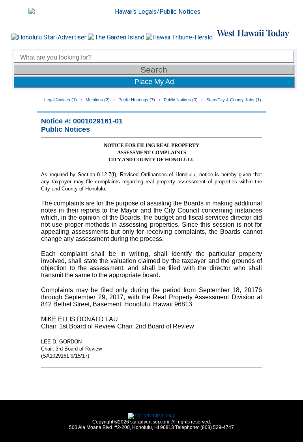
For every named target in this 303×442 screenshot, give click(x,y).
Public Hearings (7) (136, 99)
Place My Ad (154, 82)
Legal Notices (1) (60, 99)
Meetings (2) (98, 99)
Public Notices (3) (181, 99)
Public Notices (65, 129)
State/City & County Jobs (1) (233, 99)
